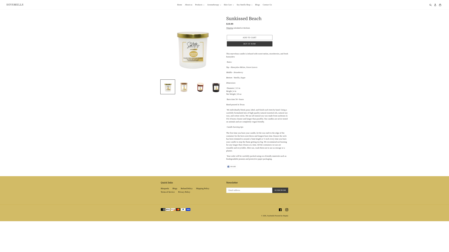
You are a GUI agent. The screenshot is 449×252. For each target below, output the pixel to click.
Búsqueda (165, 188)
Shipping (229, 28)
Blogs (174, 188)
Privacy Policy (184, 192)
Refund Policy (187, 188)
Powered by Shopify (281, 216)
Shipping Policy (202, 188)
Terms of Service (168, 192)
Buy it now (249, 44)
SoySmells (15, 4)
